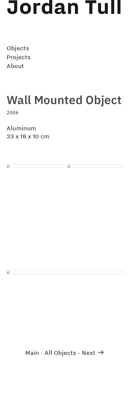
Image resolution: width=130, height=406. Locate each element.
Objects (18, 48)
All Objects (60, 352)
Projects (19, 57)
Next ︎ (93, 352)
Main (32, 352)
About (15, 66)
